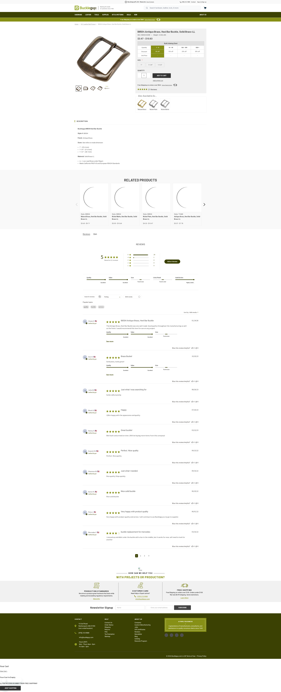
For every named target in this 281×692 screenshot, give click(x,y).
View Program (150, 2)
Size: (139, 60)
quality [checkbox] (86, 307)
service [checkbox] (101, 307)
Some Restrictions (150, 19)
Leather (88, 15)
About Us (203, 15)
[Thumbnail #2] (93, 88)
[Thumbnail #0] (79, 88)
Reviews (137, 632)
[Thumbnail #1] (86, 88)
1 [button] (136, 556)
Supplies (105, 15)
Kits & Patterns (117, 15)
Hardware (78, 15)
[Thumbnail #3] (100, 88)
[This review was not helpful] (196, 348)
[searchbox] (90, 296)
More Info (96, 599)
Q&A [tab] (95, 234)
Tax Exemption (110, 634)
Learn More (184, 598)
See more (109, 341)
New (135, 15)
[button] (140, 121)
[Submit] (147, 8)
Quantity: (141, 70)
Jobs (136, 627)
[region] (103, 88)
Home (86, 8)
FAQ (106, 632)
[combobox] (172, 8)
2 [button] (140, 556)
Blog (136, 636)
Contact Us (108, 622)
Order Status (109, 625)
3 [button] (144, 556)
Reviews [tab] (86, 234)
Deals (129, 15)
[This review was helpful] (192, 348)
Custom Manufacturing (142, 625)
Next (204, 204)
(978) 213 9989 (142, 596)
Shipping (108, 627)
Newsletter (138, 634)
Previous (77, 204)
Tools (96, 15)
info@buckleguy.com (142, 599)
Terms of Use (190, 656)
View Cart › (3, 671)
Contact (193, 2)
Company (138, 622)
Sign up (204, 2)
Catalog (137, 639)
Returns (107, 629)
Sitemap (107, 636)
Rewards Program (141, 641)
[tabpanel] (94, 204)
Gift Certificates (140, 629)
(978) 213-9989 (185, 2)
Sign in (199, 2)
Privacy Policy (201, 656)
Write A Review (172, 261)
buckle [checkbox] (93, 307)
